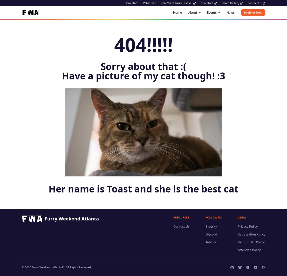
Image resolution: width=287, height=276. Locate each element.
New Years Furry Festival (176, 3)
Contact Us (255, 3)
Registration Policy (251, 234)
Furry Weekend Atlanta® (48, 267)
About (192, 12)
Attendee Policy (249, 250)
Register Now (253, 12)
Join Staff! (132, 3)
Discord (211, 234)
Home (177, 12)
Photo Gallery (231, 3)
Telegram (212, 242)
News (230, 12)
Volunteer (149, 3)
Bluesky (211, 226)
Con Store (207, 3)
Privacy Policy (248, 226)
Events (212, 12)
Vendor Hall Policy (251, 242)
